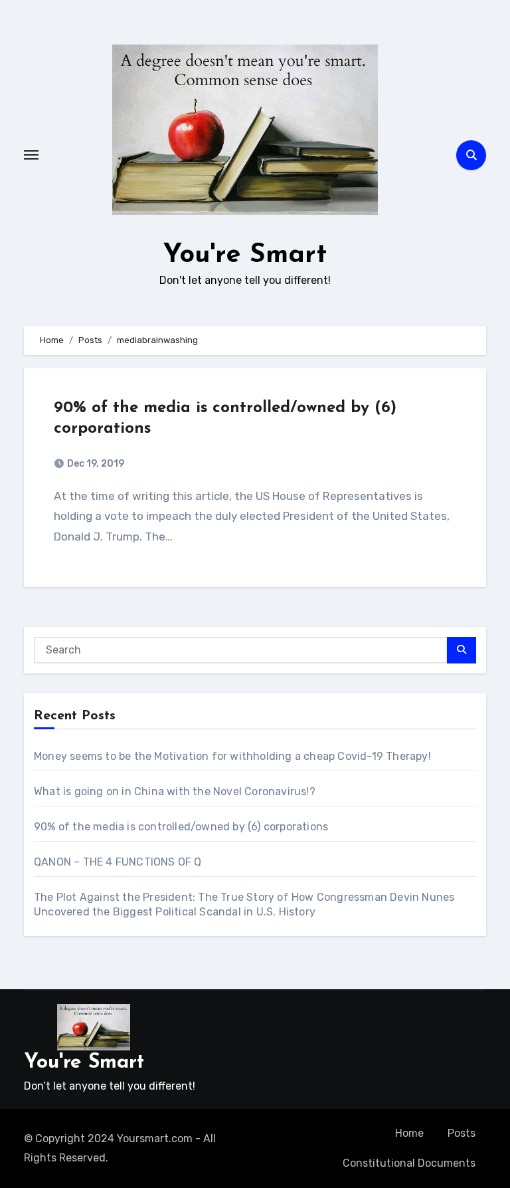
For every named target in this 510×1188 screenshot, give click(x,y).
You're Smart (245, 255)
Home (409, 1133)
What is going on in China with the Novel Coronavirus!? (174, 791)
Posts (461, 1133)
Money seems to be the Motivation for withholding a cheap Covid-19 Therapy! (232, 756)
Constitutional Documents (409, 1163)
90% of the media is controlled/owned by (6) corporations (181, 826)
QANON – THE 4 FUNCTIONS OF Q (118, 862)
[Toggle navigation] (31, 155)
